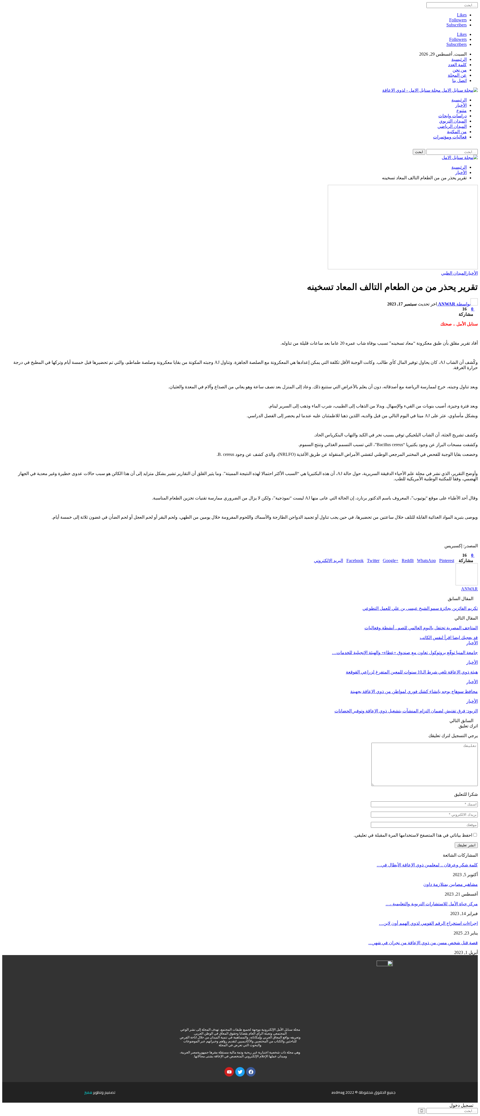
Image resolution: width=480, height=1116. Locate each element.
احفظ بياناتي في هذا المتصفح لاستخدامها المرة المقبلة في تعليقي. (413, 835)
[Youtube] (229, 1072)
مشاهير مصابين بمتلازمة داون (450, 884)
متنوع (461, 110)
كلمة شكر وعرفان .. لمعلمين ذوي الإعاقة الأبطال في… (427, 865)
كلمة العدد (457, 64)
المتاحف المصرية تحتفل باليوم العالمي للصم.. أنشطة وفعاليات (421, 627)
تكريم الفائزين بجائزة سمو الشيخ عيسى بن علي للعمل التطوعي (420, 608)
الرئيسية (459, 59)
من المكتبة (457, 131)
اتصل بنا (459, 80)
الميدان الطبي (453, 273)
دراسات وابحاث (452, 115)
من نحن (459, 70)
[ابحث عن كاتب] (467, 583)
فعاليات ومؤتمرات (450, 137)
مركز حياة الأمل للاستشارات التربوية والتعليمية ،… (432, 903)
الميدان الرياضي (452, 126)
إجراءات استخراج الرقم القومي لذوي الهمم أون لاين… (428, 923)
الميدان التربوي (453, 121)
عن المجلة (457, 75)
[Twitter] (240, 1072)
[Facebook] (251, 1072)
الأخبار (461, 105)
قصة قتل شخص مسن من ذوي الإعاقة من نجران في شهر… (423, 942)
